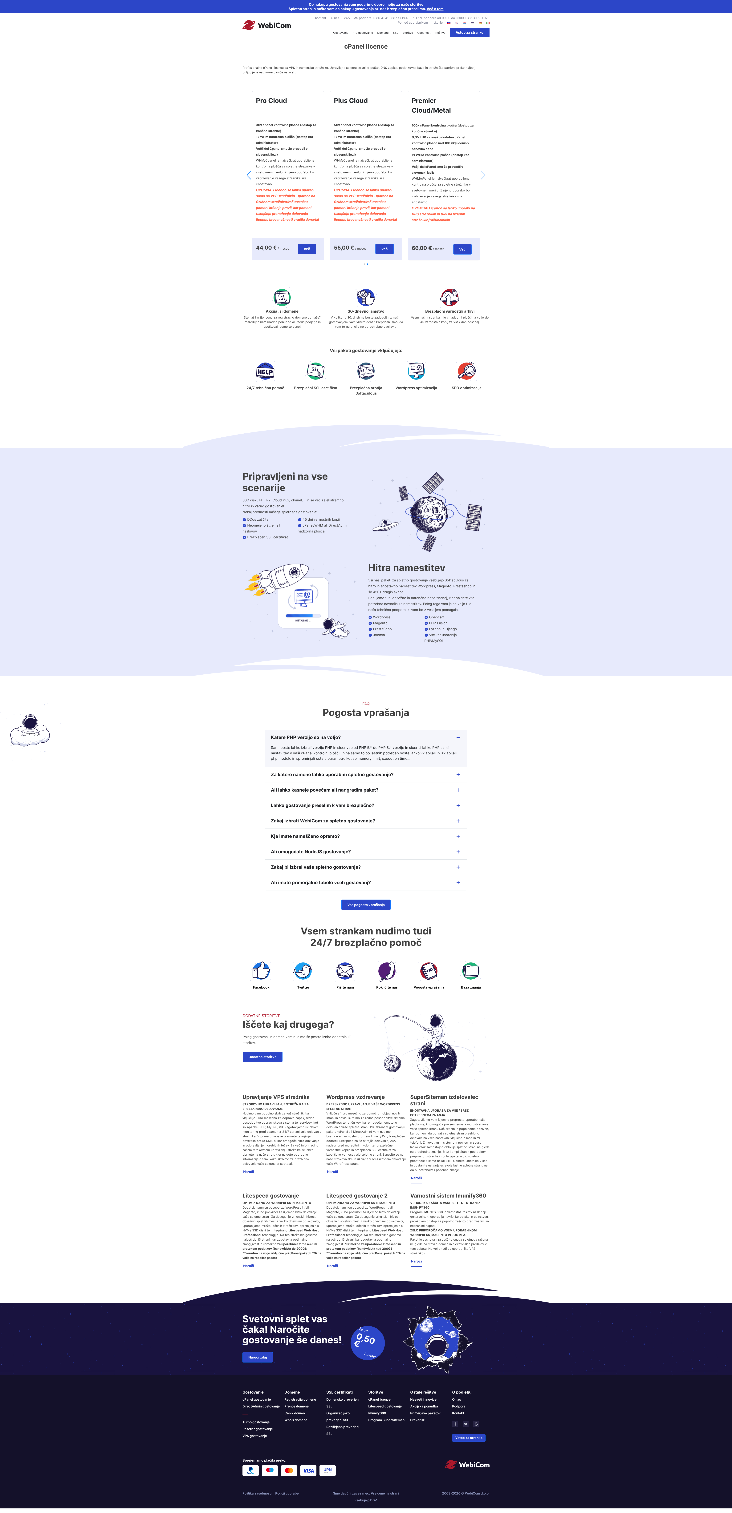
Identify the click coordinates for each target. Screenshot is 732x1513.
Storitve (407, 32)
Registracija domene (300, 1399)
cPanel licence (379, 1399)
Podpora (459, 1406)
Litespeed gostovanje (385, 1406)
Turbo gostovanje (256, 1422)
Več (295, 249)
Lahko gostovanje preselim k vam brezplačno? (322, 805)
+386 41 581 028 (477, 18)
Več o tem (435, 9)
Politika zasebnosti (256, 1493)
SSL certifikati (339, 1392)
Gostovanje (340, 32)
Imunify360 (377, 1413)
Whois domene (295, 1420)
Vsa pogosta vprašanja (366, 904)
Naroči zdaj (257, 1357)
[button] (364, 264)
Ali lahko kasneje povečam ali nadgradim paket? (325, 789)
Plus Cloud (417, 100)
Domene (383, 32)
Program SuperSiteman (386, 1420)
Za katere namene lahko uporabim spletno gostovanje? (332, 774)
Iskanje (438, 22)
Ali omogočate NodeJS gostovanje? (311, 851)
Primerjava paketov (425, 1413)
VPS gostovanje (254, 1435)
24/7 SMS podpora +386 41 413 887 (370, 18)
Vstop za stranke (469, 32)
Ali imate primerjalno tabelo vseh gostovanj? (321, 882)
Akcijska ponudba (424, 1406)
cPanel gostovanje (256, 1399)
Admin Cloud (265, 100)
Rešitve (440, 32)
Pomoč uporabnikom (413, 22)
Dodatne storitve (263, 1056)
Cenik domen (294, 1413)
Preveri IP (417, 1420)
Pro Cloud (337, 100)
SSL (395, 32)
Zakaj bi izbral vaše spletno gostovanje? (316, 866)
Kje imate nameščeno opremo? (305, 836)
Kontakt (320, 18)
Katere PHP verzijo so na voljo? (306, 737)
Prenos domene (296, 1406)
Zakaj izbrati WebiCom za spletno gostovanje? (323, 820)
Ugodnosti (424, 32)
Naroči (248, 1171)
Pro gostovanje (363, 32)
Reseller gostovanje (257, 1429)
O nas (335, 18)
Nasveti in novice (423, 1399)
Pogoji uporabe (287, 1493)
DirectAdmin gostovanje (261, 1406)
